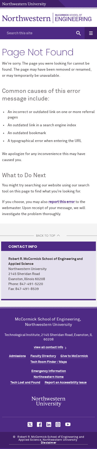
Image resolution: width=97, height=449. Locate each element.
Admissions (17, 356)
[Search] (78, 33)
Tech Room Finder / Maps (48, 362)
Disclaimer (48, 442)
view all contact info (48, 347)
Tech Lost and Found (25, 382)
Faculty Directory (43, 356)
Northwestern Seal (48, 401)
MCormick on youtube (68, 424)
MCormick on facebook (38, 424)
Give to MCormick (74, 356)
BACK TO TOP (45, 236)
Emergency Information (48, 371)
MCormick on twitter (29, 424)
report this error (61, 202)
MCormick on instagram (58, 424)
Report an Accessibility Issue (66, 382)
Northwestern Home (49, 377)
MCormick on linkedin (48, 424)
